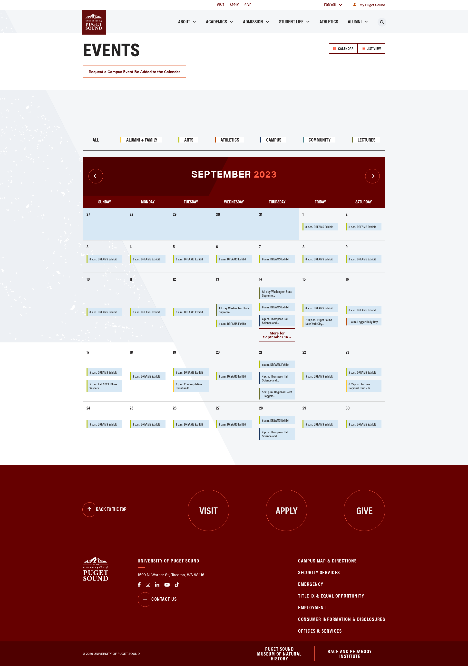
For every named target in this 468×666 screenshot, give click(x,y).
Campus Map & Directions (327, 560)
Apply (234, 4)
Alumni (355, 21)
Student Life (291, 21)
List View (373, 48)
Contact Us (164, 598)
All (96, 140)
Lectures (366, 140)
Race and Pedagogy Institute (350, 653)
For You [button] (330, 4)
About (184, 21)
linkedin (157, 584)
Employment (312, 607)
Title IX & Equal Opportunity (331, 595)
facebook (139, 584)
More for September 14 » (277, 335)
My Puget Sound (372, 4)
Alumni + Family (141, 140)
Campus (273, 140)
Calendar (345, 48)
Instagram (148, 584)
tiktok (177, 584)
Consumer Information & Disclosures (341, 618)
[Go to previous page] (95, 176)
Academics (216, 21)
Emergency (310, 583)
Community (320, 140)
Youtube (167, 584)
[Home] (95, 568)
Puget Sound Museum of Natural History (279, 653)
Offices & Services (320, 630)
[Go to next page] (372, 176)
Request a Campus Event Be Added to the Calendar (134, 71)
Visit (220, 4)
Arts (188, 140)
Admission (253, 21)
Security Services (319, 572)
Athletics (329, 21)
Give (247, 4)
